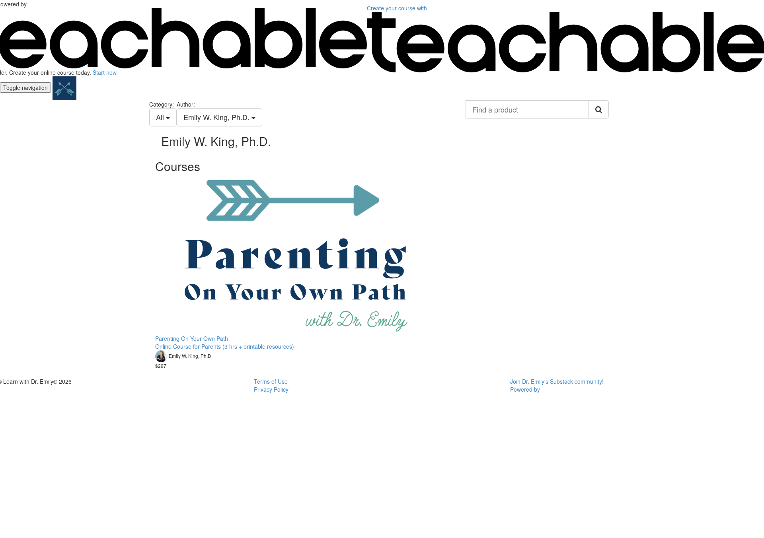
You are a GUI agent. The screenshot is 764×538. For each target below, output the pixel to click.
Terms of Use (271, 381)
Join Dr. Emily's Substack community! (557, 381)
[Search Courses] (599, 109)
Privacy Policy (271, 389)
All (161, 117)
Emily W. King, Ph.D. (217, 117)
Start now (105, 72)
